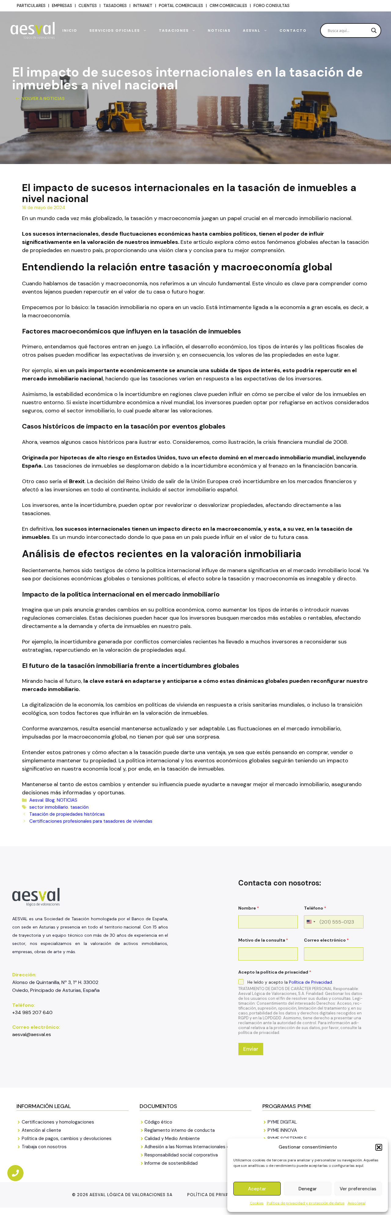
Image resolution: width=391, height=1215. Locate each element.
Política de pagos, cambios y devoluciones (66, 1138)
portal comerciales (181, 5)
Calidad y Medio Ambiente (172, 1138)
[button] (379, 1147)
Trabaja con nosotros (44, 1147)
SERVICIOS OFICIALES (115, 30)
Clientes (88, 5)
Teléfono (315, 908)
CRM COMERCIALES (228, 5)
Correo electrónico (326, 940)
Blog (50, 800)
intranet (142, 5)
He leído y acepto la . (290, 982)
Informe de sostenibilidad (171, 1163)
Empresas (62, 5)
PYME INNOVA (282, 1130)
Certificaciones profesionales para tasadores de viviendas (90, 821)
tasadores (115, 5)
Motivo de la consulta (263, 940)
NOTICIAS (67, 800)
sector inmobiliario (48, 807)
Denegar (307, 1189)
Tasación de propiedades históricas (67, 814)
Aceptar (257, 1189)
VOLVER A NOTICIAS (43, 98)
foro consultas (272, 5)
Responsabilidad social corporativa (181, 1155)
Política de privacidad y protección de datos (306, 1203)
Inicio (69, 30)
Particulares (31, 5)
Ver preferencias (358, 1189)
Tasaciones (174, 30)
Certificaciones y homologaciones (58, 1122)
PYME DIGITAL (282, 1122)
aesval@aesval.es (31, 1034)
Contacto (293, 30)
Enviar (250, 1049)
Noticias (219, 30)
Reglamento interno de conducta (179, 1130)
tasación (79, 807)
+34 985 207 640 (32, 1012)
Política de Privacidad (310, 982)
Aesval (252, 30)
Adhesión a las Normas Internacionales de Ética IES (197, 1147)
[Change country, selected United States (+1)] (310, 921)
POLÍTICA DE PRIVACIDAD (214, 1194)
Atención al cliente (41, 1130)
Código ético (158, 1122)
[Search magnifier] (374, 30)
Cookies (257, 1203)
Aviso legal (357, 1203)
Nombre (248, 908)
